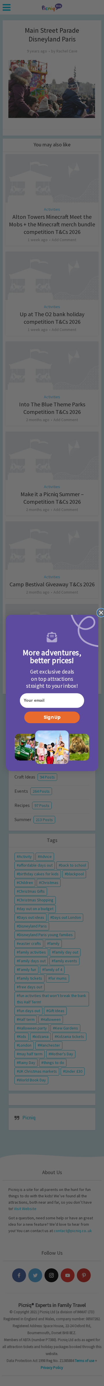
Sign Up (52, 717)
